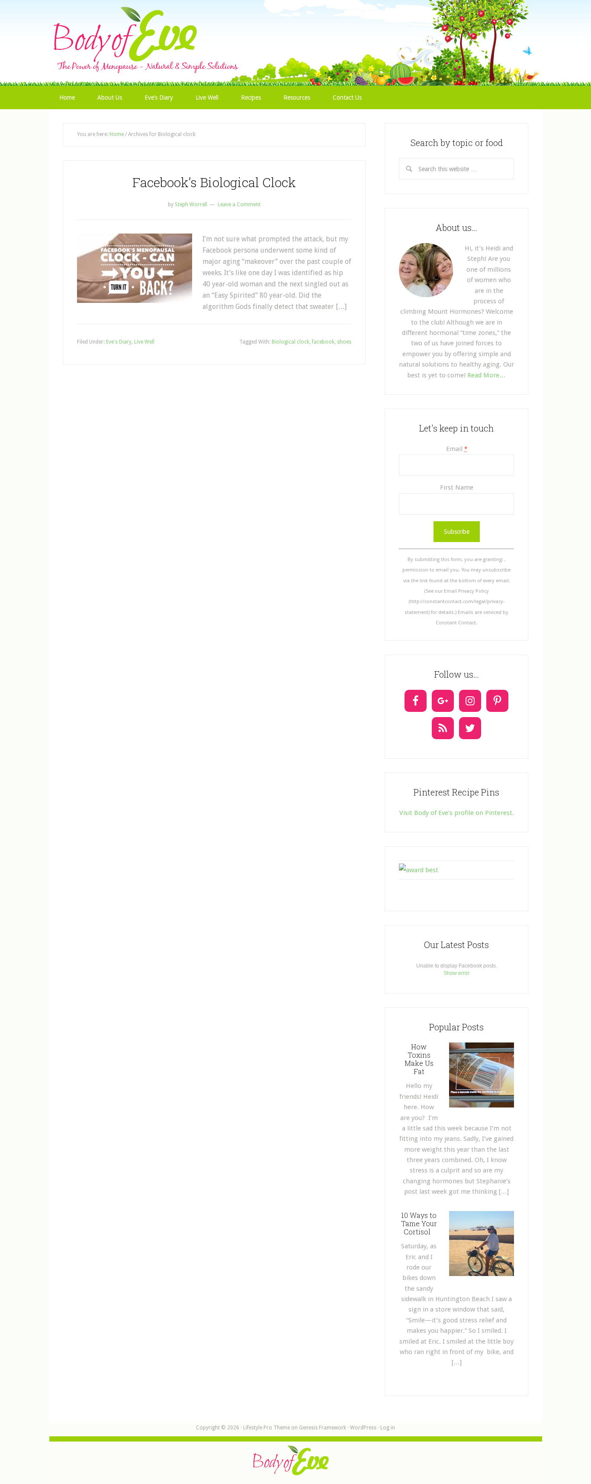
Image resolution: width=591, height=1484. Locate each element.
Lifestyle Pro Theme (266, 1428)
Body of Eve (295, 24)
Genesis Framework (322, 1428)
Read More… (486, 375)
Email (456, 449)
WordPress (363, 1428)
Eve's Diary (119, 342)
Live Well (144, 342)
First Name (456, 487)
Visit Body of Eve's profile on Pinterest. (456, 813)
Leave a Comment (239, 204)
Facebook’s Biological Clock (214, 182)
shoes (344, 342)
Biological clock (290, 342)
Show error (456, 973)
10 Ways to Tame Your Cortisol (419, 1223)
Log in (387, 1428)
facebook (323, 342)
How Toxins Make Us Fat (419, 1059)
